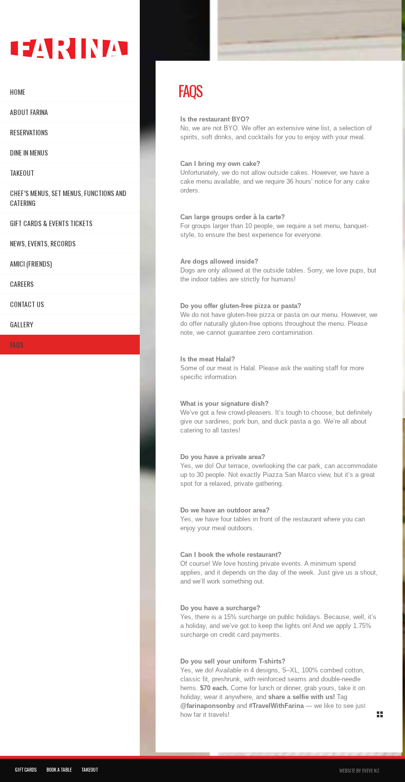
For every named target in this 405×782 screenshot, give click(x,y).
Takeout (22, 172)
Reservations (29, 132)
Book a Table (59, 769)
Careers (22, 283)
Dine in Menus (29, 152)
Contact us (27, 304)
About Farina (29, 112)
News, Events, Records (43, 243)
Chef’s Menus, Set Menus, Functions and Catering (68, 198)
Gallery (21, 324)
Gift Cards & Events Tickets (51, 223)
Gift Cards (26, 769)
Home (17, 91)
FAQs (16, 344)
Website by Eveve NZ (359, 770)
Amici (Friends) (31, 263)
